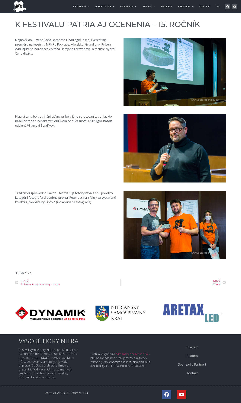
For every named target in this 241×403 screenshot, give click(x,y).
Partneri (184, 6)
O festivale (103, 6)
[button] (19, 314)
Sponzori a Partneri (192, 364)
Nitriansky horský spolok (132, 354)
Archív (147, 6)
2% (218, 6)
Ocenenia (126, 6)
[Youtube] (234, 6)
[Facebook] (227, 6)
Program (79, 6)
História (192, 356)
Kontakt (205, 6)
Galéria (166, 6)
